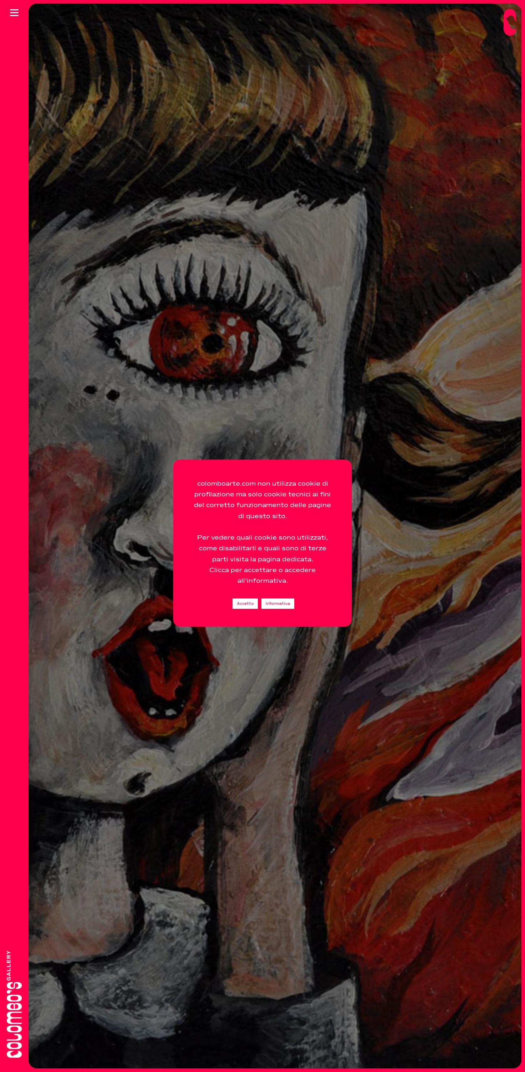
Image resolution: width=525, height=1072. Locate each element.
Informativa (278, 603)
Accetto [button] (245, 603)
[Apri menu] (14, 12)
